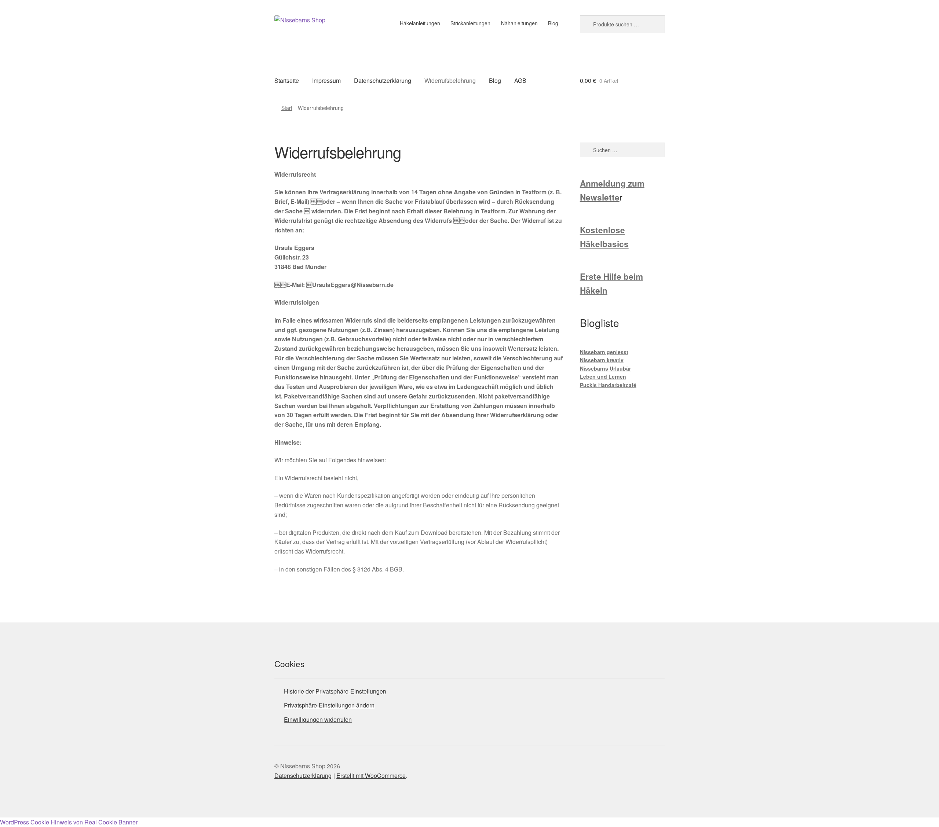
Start (286, 107)
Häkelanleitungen (420, 23)
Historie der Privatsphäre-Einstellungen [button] (335, 691)
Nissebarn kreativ (602, 360)
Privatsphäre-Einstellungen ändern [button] (329, 705)
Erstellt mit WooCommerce (371, 775)
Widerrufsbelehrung (450, 80)
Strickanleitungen (470, 23)
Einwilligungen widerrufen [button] (318, 719)
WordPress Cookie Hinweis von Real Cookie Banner (69, 822)
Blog (553, 23)
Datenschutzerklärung (382, 80)
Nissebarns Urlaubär (605, 368)
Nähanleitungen (519, 23)
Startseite (286, 80)
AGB (520, 80)
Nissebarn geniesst (604, 352)
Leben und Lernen (603, 376)
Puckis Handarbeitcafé (608, 385)
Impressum (326, 80)
